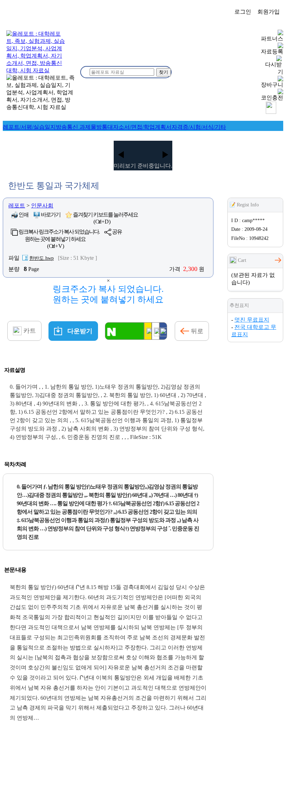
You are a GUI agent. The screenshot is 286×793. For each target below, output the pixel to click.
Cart (241, 260)
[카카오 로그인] (148, 331)
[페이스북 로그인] (163, 331)
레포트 (16, 205)
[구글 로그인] (155, 331)
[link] (29, 127)
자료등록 (272, 51)
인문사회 (42, 205)
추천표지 (239, 305)
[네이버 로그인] (124, 331)
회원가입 (268, 12)
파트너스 (272, 39)
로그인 (242, 12)
